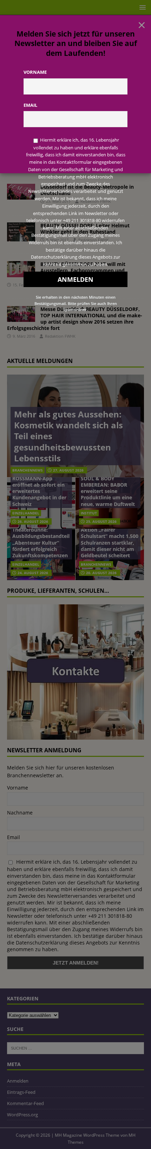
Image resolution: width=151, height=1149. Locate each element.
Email (30, 105)
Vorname (35, 72)
